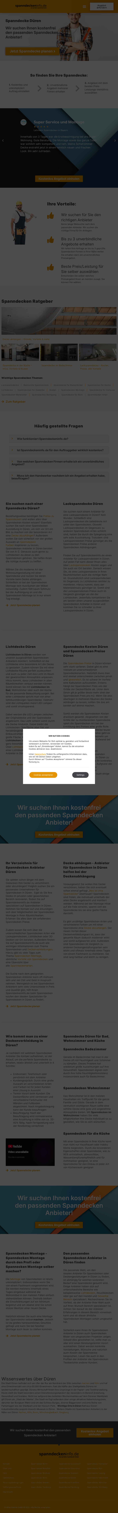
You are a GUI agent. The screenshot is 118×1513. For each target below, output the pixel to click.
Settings (80, 775)
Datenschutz (40, 754)
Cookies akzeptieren (43, 775)
